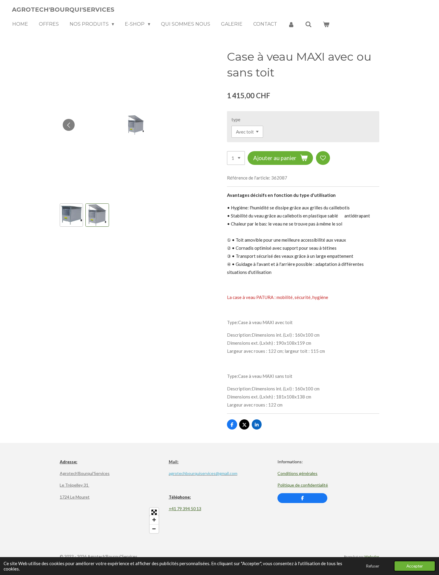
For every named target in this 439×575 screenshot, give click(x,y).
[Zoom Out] (154, 528)
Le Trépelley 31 (74, 484)
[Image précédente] (69, 125)
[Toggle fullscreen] (154, 512)
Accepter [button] (414, 566)
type (235, 119)
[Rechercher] (308, 24)
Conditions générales (297, 473)
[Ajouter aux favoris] (323, 158)
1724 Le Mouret (75, 496)
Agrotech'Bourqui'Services (85, 473)
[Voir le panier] (326, 24)
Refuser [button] (372, 566)
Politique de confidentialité (302, 484)
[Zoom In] (154, 519)
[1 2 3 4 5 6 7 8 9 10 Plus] (236, 158)
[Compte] (291, 24)
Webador (371, 556)
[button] (71, 215)
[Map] (111, 520)
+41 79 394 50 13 (185, 508)
